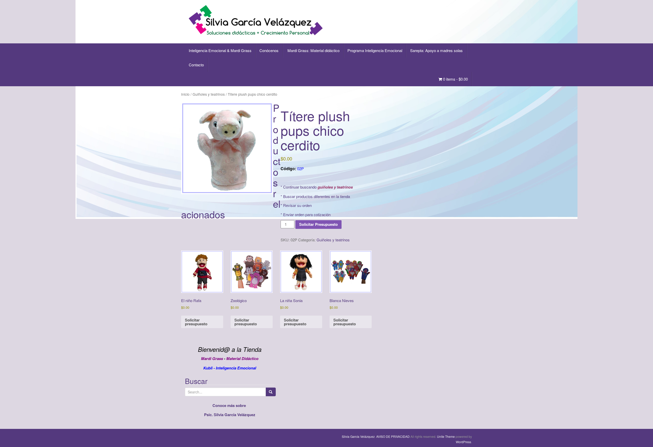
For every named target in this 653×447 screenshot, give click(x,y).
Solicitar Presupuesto (318, 224)
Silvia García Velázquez (358, 436)
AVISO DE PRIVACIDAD (393, 436)
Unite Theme (446, 436)
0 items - (455, 79)
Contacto (196, 64)
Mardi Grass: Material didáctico (313, 50)
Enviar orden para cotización (307, 214)
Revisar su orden (297, 205)
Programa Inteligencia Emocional (374, 50)
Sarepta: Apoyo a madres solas (436, 50)
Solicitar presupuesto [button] (196, 322)
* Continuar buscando (317, 187)
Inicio (185, 94)
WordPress (463, 442)
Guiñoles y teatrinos (209, 94)
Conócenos (269, 50)
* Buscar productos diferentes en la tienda (315, 196)
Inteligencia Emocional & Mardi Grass (220, 50)
